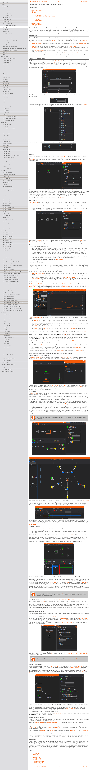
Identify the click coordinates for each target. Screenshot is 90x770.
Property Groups (6, 68)
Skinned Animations (36, 23)
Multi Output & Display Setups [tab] (8, 366)
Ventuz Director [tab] (5, 362)
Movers (33, 11)
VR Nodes (6, 347)
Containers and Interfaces (69, 593)
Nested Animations (39, 20)
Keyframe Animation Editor (40, 15)
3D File (54, 616)
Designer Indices (6, 7)
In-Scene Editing (6, 135)
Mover (46, 388)
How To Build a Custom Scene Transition (12, 271)
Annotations (5, 234)
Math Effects (35, 12)
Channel (67, 582)
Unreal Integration (7, 163)
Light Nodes (7, 331)
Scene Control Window (8, 93)
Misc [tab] (3, 373)
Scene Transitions (7, 225)
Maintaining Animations (37, 24)
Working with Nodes (7, 23)
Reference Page (57, 713)
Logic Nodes (7, 333)
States (45, 325)
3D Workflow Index (7, 124)
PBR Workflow (6, 31)
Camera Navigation (7, 132)
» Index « (59, 1)
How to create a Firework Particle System (12, 288)
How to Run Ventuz (7, 257)
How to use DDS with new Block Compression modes (15, 290)
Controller (64, 385)
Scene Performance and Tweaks (10, 40)
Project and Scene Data (8, 186)
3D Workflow (6, 29)
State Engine (37, 19)
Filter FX (6, 114)
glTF (46, 667)
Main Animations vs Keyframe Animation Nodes (45, 16)
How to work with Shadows (9, 263)
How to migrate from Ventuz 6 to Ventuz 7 (12, 310)
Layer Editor (5, 64)
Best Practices (6, 35)
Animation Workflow (7, 33)
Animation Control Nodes (36, 357)
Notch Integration (7, 164)
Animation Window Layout (65, 283)
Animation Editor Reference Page (79, 340)
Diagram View (37, 323)
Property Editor (6, 66)
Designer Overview (7, 13)
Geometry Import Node (75, 667)
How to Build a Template (8, 269)
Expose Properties (76, 346)
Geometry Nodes (8, 323)
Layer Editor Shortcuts (8, 352)
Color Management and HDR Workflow (11, 155)
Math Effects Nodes (33, 202)
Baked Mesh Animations (37, 21)
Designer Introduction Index (9, 11)
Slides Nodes (7, 339)
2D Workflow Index (7, 100)
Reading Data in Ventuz (8, 37)
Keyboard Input (32, 524)
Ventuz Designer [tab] (5, 6)
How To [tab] (3, 367)
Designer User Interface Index (9, 58)
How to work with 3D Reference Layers (12, 287)
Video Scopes (6, 97)
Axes (39, 733)
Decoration (71, 726)
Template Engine (6, 223)
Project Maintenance (7, 242)
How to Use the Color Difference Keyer (11, 273)
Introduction (34, 8)
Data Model (45, 328)
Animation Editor (6, 77)
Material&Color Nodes (9, 318)
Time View (36, 320)
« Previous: (38, 1)
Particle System (6, 159)
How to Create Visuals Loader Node (11, 281)
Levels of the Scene (61, 344)
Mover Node (62, 156)
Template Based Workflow (70, 277)
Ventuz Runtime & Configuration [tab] (9, 364)
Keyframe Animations (36, 14)
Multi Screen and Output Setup (10, 46)
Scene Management (7, 246)
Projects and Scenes (7, 238)
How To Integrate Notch (8, 298)
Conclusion (34, 25)
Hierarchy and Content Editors (9, 25)
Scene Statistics (6, 248)
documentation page (69, 151)
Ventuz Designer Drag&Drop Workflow (11, 261)
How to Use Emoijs (7, 267)
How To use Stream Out (8, 292)
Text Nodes (6, 343)
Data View (36, 328)
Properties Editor (82, 43)
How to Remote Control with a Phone (11, 283)
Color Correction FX (8, 110)
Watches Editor (6, 91)
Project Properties (7, 240)
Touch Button (79, 386)
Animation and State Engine (9, 219)
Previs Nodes (7, 335)
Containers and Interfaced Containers (65, 599)
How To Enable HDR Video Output (10, 275)
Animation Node (77, 39)
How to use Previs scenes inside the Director (13, 302)
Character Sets (6, 151)
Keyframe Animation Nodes (39, 536)
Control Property (79, 350)
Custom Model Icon (58, 408)
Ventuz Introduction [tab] (6, 0)
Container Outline (7, 89)
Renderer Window (7, 62)
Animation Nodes (8, 316)
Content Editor (6, 71)
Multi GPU (5, 52)
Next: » (84, 1)
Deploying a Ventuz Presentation (10, 42)
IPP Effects (6, 108)
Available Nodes (6, 314)
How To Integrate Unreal (8, 296)
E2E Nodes (6, 321)
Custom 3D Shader (7, 168)
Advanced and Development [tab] (8, 371)
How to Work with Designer (9, 259)
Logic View (36, 325)
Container (43, 601)
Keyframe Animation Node (48, 603)
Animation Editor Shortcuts (9, 358)
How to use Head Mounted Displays (11, 285)
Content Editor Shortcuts (8, 356)
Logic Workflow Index (7, 172)
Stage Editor (5, 87)
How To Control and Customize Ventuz (11, 304)
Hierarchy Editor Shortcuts (9, 354)
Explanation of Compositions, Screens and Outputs (14, 48)
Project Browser (6, 17)
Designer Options (7, 21)
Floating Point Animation (73, 653)
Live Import (74, 658)
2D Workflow (6, 27)
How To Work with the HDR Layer (10, 277)
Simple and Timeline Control (38, 273)
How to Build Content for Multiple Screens (12, 265)
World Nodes (7, 349)
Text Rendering (6, 149)
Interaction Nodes (8, 325)
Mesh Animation (54, 666)
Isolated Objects (6, 145)
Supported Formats (37, 763)
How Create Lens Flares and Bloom (11, 279)
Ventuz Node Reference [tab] (7, 369)
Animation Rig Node (80, 668)
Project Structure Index (8, 232)
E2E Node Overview (7, 166)
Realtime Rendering (7, 15)
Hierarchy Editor (6, 70)
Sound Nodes (7, 341)
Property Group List (70, 708)
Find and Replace (7, 73)
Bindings (65, 39)
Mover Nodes (84, 104)
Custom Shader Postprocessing (11, 116)
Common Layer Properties (9, 106)
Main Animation (65, 286)
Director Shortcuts (7, 360)
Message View (6, 83)
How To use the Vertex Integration (10, 300)
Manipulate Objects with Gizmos (10, 133)
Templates (5, 221)
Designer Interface (7, 19)
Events (60, 406)
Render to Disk (6, 44)
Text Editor (5, 81)
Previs (4, 54)
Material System (53, 62)
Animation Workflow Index (8, 207)
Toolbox (4, 75)
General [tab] (3, 4)
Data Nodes (7, 319)
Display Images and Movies (9, 38)
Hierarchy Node (32, 727)
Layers (5, 329)
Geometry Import (6, 153)
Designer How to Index (8, 256)
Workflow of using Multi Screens (10, 50)
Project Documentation (8, 236)
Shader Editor (6, 79)
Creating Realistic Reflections (9, 161)
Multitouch (5, 194)
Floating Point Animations (37, 10)
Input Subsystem (6, 192)
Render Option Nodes (9, 337)
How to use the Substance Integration (11, 294)
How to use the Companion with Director (12, 306)
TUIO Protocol (6, 195)
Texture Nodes (7, 345)
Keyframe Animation (66, 357)
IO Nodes (6, 327)
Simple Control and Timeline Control (42, 18)
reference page (62, 197)
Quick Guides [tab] (5, 2)
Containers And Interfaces (38, 761)
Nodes (42, 285)
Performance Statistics (8, 95)
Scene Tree (5, 85)
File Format (80, 666)
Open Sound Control (7, 197)
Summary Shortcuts (7, 350)
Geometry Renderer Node (66, 622)
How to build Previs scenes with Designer (12, 308)
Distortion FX (7, 112)
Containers (5, 147)
